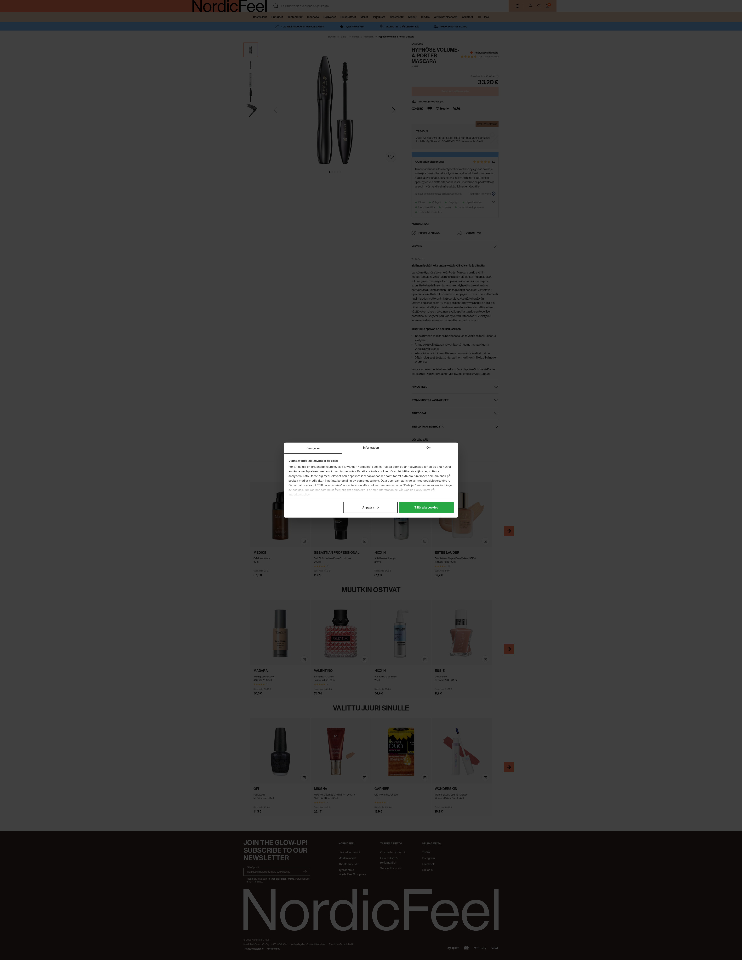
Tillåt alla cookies (426, 507)
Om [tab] (428, 447)
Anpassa (368, 507)
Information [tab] (371, 447)
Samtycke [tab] (313, 448)
